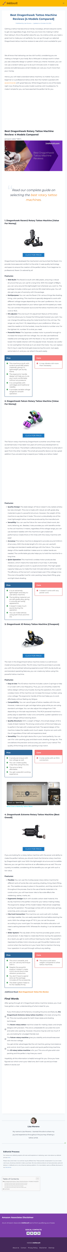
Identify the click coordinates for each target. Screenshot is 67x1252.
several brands (10, 83)
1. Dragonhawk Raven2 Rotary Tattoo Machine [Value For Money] (16, 1183)
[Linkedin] (38, 1233)
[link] (9, 784)
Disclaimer (43, 1248)
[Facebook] (28, 1233)
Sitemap (51, 1248)
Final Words (6, 1189)
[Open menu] (63, 3)
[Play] (54, 798)
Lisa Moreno (28, 23)
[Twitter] (35, 1233)
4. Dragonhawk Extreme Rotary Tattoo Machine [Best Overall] (15, 1187)
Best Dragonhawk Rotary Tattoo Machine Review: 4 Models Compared (21, 1181)
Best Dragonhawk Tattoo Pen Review (33, 992)
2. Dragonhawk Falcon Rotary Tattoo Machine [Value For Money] (16, 1184)
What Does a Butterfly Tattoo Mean (24, 785)
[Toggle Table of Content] (36, 1178)
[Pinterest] (31, 1233)
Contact (23, 1248)
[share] (44, 784)
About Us (16, 1248)
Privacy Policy (33, 1248)
